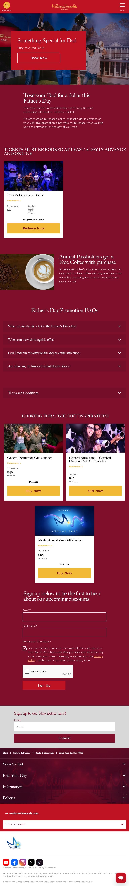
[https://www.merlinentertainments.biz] (14, 843)
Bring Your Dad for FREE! (71, 753)
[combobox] (64, 824)
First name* (30, 626)
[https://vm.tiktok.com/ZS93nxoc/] (39, 862)
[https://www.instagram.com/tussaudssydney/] (22, 862)
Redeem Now (34, 228)
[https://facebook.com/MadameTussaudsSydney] (14, 862)
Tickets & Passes (21, 753)
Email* (27, 610)
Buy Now (33, 491)
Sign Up (43, 685)
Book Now (39, 58)
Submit (65, 738)
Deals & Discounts (45, 753)
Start (5, 753)
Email (17, 720)
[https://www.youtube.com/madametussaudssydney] (6, 862)
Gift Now (95, 491)
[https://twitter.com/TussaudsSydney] (31, 862)
